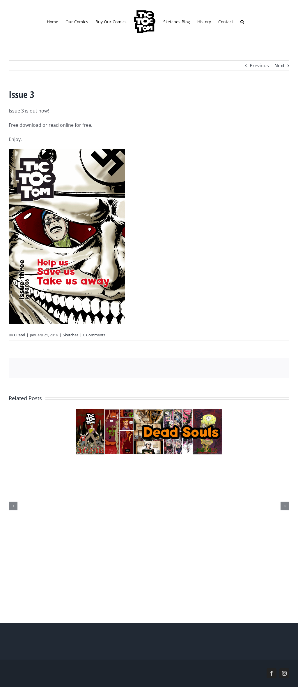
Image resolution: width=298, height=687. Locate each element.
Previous (259, 65)
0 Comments (94, 335)
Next (279, 65)
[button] (242, 21)
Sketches (70, 335)
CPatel (19, 335)
